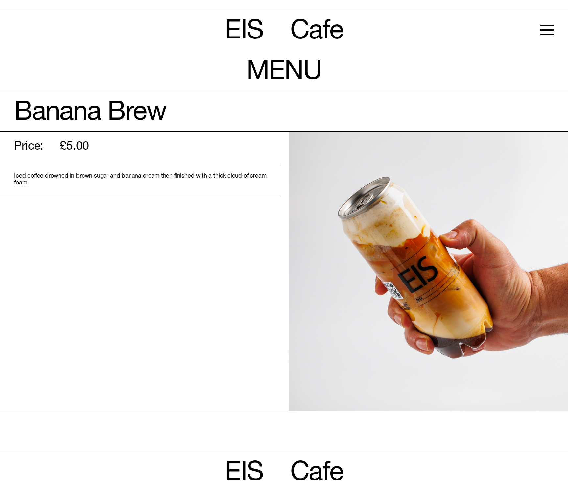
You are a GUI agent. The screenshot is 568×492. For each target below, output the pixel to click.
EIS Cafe (284, 32)
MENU (283, 73)
